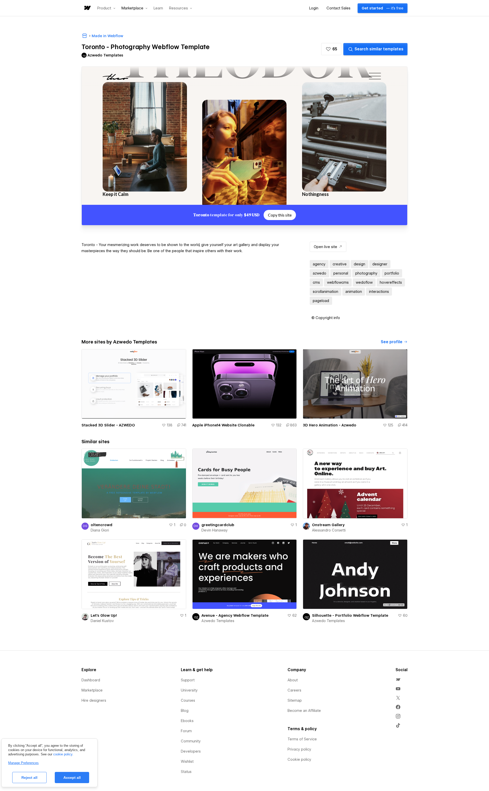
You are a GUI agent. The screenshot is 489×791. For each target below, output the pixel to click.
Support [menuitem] (188, 680)
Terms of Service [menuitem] (302, 739)
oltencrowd (101, 525)
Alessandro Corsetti (329, 530)
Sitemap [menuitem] (295, 700)
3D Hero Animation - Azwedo (329, 425)
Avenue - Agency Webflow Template (234, 615)
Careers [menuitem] (294, 690)
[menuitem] (398, 679)
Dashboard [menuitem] (91, 680)
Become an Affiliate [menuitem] (304, 711)
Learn (158, 8)
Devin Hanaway (214, 530)
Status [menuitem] (186, 772)
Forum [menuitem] (186, 731)
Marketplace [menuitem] (92, 690)
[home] (87, 8)
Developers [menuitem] (191, 751)
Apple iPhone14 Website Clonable (223, 425)
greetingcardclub (217, 525)
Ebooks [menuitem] (187, 721)
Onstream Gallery (328, 525)
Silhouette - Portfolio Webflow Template (350, 615)
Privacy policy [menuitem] (299, 749)
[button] (106, 8)
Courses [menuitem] (188, 700)
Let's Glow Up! (104, 615)
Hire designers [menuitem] (94, 700)
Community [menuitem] (191, 741)
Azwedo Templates (217, 621)
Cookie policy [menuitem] (299, 759)
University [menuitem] (189, 690)
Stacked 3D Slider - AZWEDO (108, 425)
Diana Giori (100, 530)
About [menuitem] (293, 680)
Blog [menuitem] (184, 711)
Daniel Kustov (102, 621)
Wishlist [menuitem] (187, 761)
